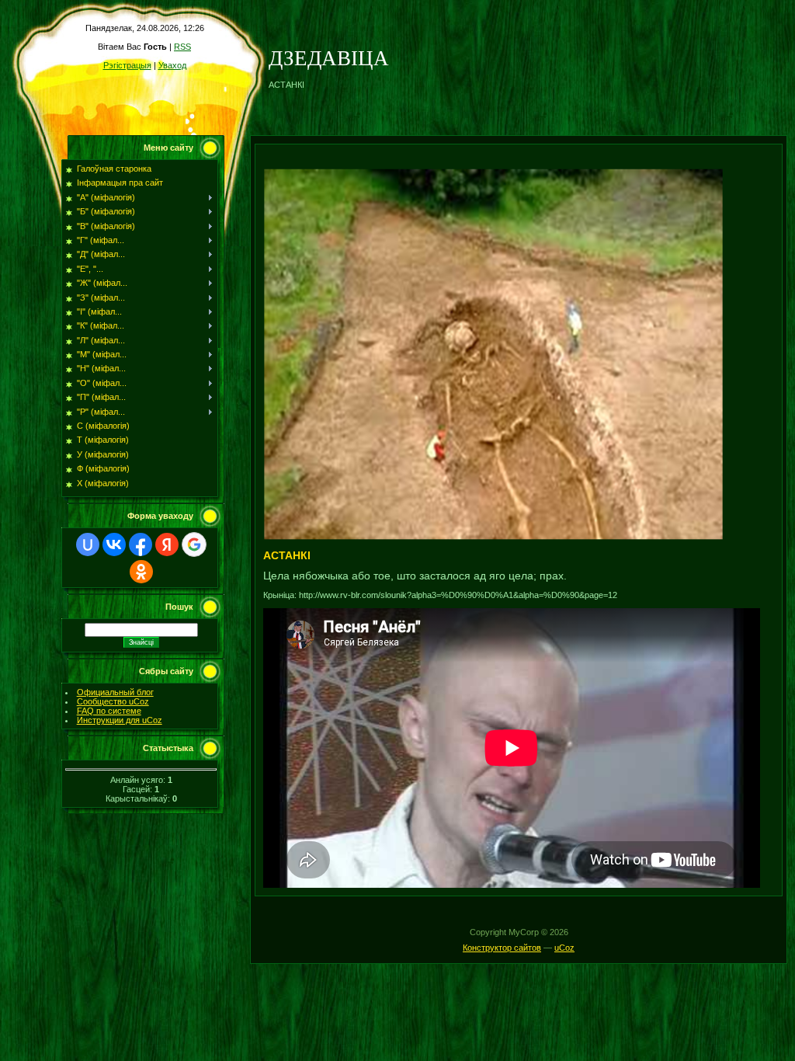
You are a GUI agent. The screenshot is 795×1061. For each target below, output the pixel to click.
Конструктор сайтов (502, 947)
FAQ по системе (109, 710)
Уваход (172, 65)
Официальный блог (115, 692)
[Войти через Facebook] (140, 544)
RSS (182, 46)
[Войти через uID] (87, 544)
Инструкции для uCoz (119, 720)
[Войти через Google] (194, 544)
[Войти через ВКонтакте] (114, 544)
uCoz (564, 947)
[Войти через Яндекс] (167, 544)
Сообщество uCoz (113, 701)
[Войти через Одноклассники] (141, 571)
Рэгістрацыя (127, 65)
